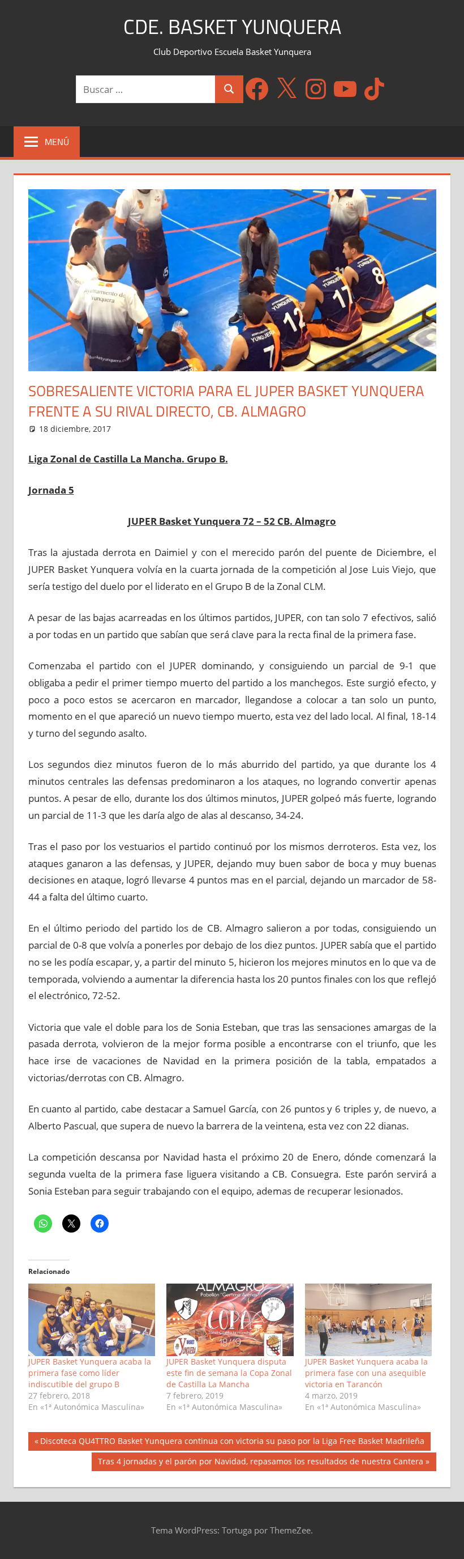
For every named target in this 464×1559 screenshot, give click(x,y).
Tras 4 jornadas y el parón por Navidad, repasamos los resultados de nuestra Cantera (260, 1463)
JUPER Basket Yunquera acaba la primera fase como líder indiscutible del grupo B (89, 1373)
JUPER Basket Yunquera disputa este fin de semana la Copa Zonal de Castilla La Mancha (229, 1373)
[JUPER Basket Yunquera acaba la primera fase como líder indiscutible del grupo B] (92, 1320)
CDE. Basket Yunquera (232, 26)
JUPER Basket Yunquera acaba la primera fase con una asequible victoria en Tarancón (366, 1373)
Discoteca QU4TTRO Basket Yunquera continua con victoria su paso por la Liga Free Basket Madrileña (232, 1443)
